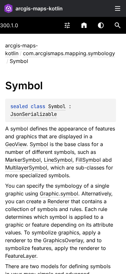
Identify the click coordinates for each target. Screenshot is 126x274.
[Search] (117, 25)
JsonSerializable (33, 114)
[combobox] (67, 25)
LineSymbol (58, 159)
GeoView (15, 144)
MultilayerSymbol (26, 167)
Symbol (57, 106)
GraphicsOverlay (63, 240)
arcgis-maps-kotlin (39, 8)
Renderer (58, 201)
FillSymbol (88, 159)
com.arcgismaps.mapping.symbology (69, 53)
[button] (117, 25)
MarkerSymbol (23, 159)
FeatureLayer (20, 256)
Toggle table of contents (117, 8)
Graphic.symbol (59, 193)
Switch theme (100, 25)
